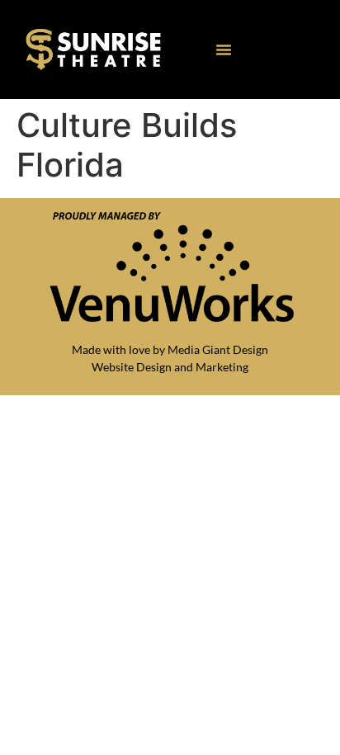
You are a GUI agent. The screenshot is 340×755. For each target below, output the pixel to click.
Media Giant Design (218, 349)
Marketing (222, 367)
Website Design (132, 367)
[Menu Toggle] (223, 49)
